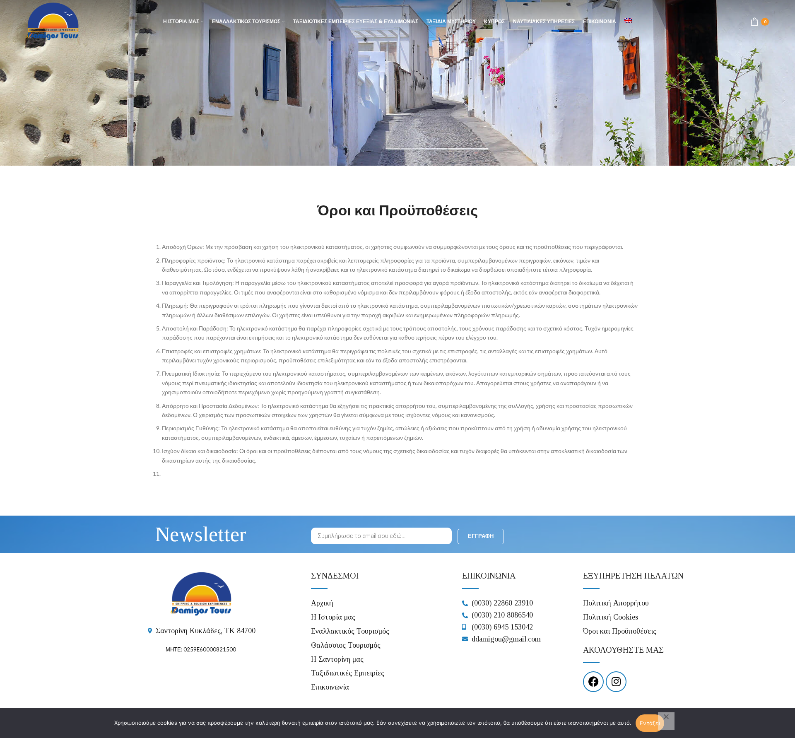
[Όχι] (666, 721)
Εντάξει (650, 723)
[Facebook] (593, 681)
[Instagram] (616, 681)
